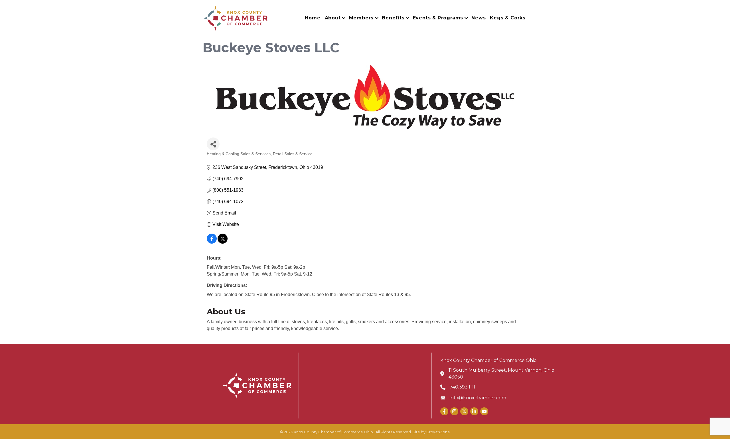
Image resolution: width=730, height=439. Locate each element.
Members (361, 18)
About (333, 18)
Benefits (393, 18)
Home (312, 18)
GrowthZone (438, 432)
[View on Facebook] (212, 242)
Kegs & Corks (508, 18)
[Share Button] (213, 143)
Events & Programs (438, 18)
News (478, 18)
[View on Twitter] (223, 242)
